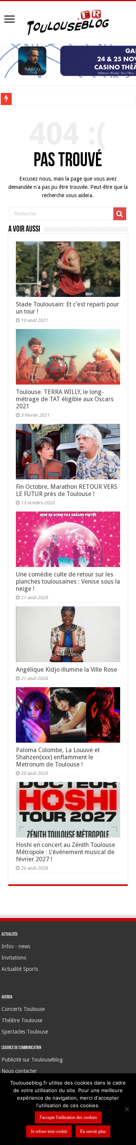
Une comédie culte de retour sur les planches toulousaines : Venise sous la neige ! (68, 581)
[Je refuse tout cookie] (126, 1109)
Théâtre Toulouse (22, 1020)
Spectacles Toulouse (25, 1032)
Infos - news (16, 946)
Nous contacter (19, 1071)
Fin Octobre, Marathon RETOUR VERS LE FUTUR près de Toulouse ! (66, 490)
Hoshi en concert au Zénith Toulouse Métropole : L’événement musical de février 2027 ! (65, 852)
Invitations (14, 958)
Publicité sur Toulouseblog (32, 1060)
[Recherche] (119, 213)
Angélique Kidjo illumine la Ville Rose (66, 669)
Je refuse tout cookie (49, 1131)
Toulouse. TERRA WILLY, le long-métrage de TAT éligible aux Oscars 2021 (65, 399)
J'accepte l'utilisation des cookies (68, 1117)
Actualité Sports (20, 969)
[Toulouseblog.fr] (68, 21)
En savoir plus (93, 1131)
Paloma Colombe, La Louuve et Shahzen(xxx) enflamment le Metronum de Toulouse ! (58, 757)
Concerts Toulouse (23, 1009)
